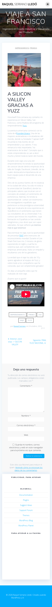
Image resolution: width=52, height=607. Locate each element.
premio (32, 315)
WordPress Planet (26, 525)
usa (40, 315)
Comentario (26, 385)
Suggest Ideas (26, 505)
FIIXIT (21, 235)
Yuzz (30, 320)
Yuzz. (25, 125)
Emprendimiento (17, 315)
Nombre (26, 415)
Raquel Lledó (19, 4)
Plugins (26, 500)
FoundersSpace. (23, 133)
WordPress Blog (26, 520)
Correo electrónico (26, 425)
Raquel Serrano (20, 326)
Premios (33, 48)
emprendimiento (22, 48)
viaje (22, 320)
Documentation (26, 495)
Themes (26, 515)
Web (26, 435)
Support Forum (26, 510)
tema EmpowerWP (32, 597)
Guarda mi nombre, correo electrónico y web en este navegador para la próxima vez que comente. (26, 447)
